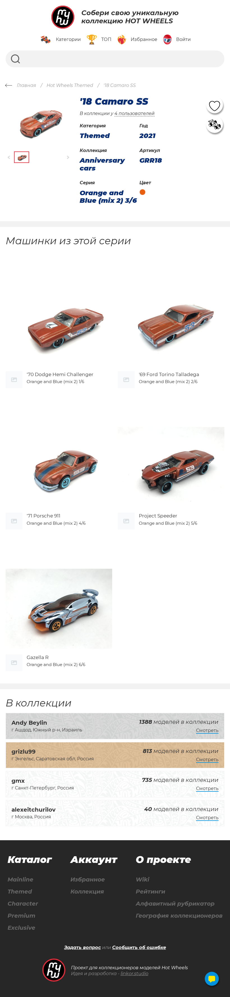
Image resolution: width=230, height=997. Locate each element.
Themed (20, 891)
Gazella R (38, 657)
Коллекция (87, 891)
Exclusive (21, 928)
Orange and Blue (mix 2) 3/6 (108, 196)
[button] (9, 157)
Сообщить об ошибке (139, 947)
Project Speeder (158, 516)
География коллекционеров (179, 916)
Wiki (142, 879)
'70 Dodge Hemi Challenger (60, 374)
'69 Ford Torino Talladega (169, 374)
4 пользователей (134, 113)
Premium (21, 916)
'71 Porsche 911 (43, 516)
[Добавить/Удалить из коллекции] (214, 124)
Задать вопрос (82, 947)
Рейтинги (150, 891)
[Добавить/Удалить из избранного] (214, 104)
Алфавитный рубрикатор (175, 904)
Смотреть (207, 730)
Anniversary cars (102, 164)
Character (23, 904)
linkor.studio (134, 973)
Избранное (87, 879)
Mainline (20, 879)
